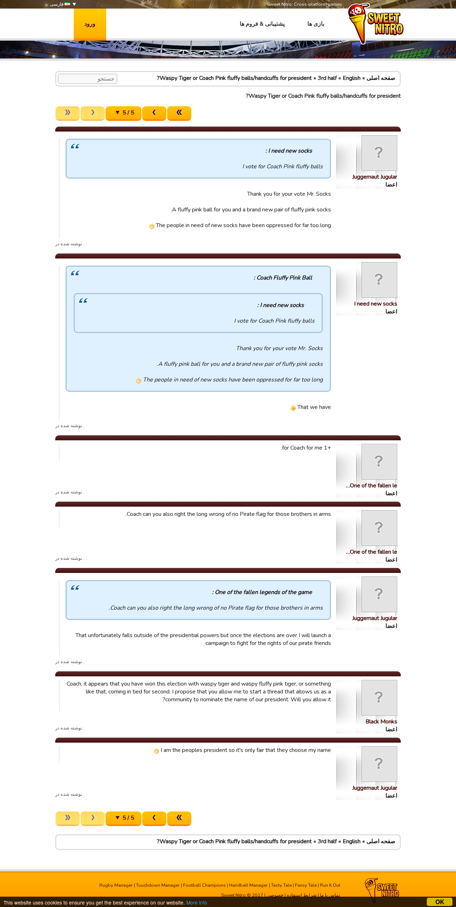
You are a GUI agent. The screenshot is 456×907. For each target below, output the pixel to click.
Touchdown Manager (158, 885)
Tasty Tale (281, 885)
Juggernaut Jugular (374, 177)
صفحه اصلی (381, 78)
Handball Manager (248, 885)
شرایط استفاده (302, 895)
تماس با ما (330, 895)
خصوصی (275, 895)
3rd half (327, 78)
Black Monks (381, 722)
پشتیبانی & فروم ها (262, 24)
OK (439, 902)
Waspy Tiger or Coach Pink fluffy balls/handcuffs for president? (234, 78)
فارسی (57, 4)
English (352, 78)
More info (196, 902)
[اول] (179, 113)
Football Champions (204, 885)
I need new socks (375, 304)
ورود (89, 24)
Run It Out (330, 885)
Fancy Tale (306, 885)
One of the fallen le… (371, 486)
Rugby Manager (116, 885)
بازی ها (315, 24)
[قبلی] (154, 113)
